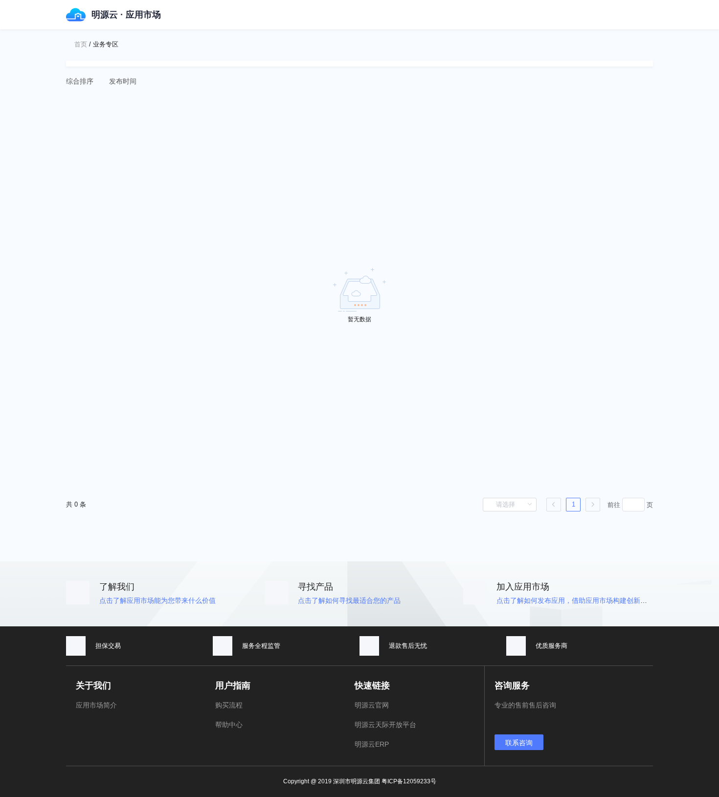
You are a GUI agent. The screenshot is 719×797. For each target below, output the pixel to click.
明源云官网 (372, 705)
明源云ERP (372, 744)
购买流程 (229, 705)
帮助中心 (229, 725)
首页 (80, 44)
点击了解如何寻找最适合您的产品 (349, 600)
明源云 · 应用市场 (126, 15)
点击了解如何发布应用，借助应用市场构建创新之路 (575, 600)
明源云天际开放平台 (385, 725)
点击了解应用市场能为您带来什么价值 (157, 600)
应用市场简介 (96, 705)
